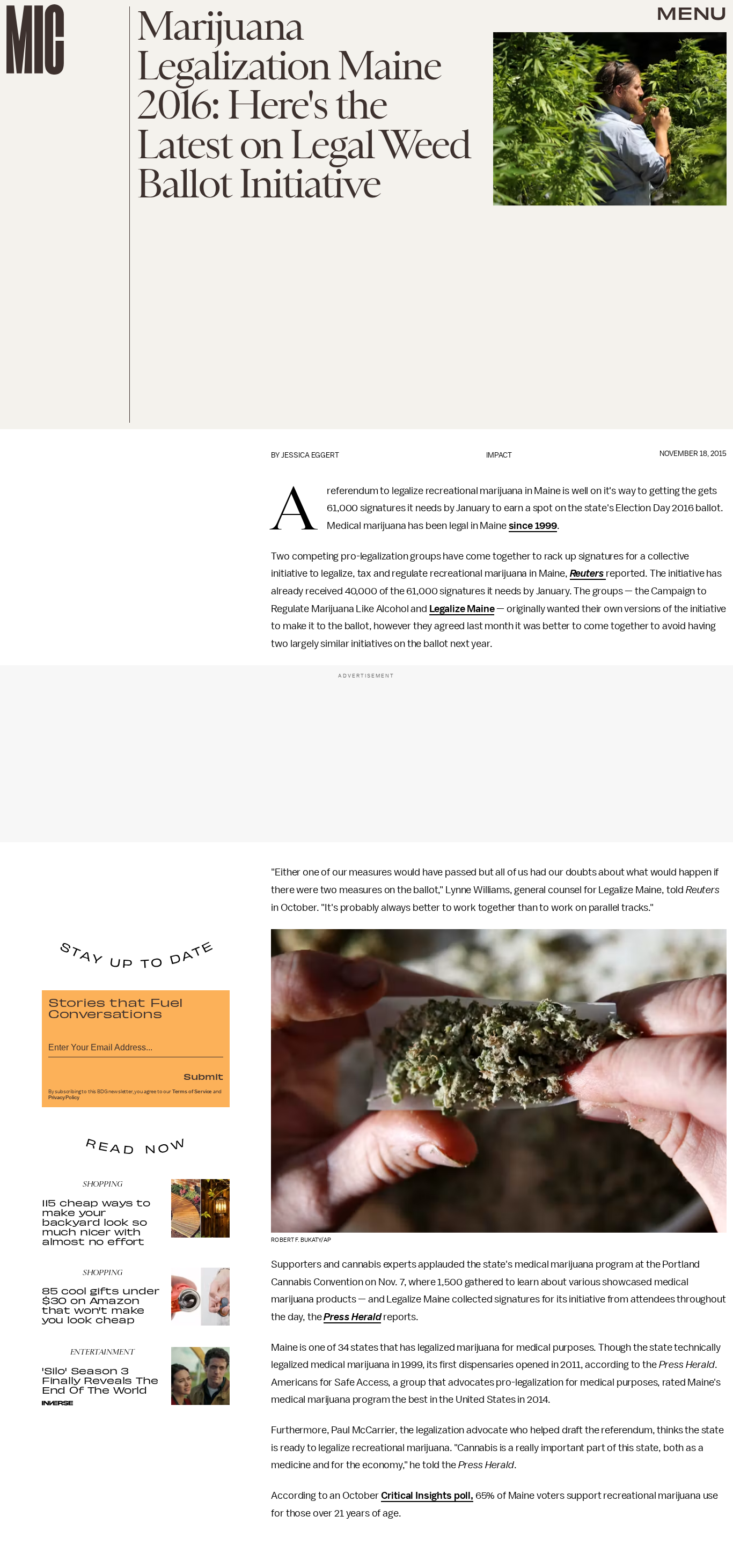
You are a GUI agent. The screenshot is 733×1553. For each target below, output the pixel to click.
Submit (203, 1076)
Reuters (588, 573)
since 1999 (533, 525)
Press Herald (352, 1317)
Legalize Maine (462, 608)
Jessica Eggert (310, 455)
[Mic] (35, 39)
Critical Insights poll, (427, 1495)
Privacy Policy (63, 1097)
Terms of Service (192, 1091)
